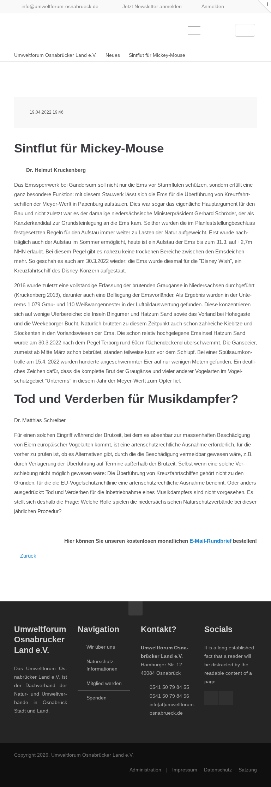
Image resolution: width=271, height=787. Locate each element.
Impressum (184, 770)
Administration (145, 770)
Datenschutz (218, 770)
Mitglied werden (104, 683)
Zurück (28, 556)
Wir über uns (100, 647)
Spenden (96, 698)
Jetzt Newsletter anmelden (152, 6)
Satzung (248, 770)
